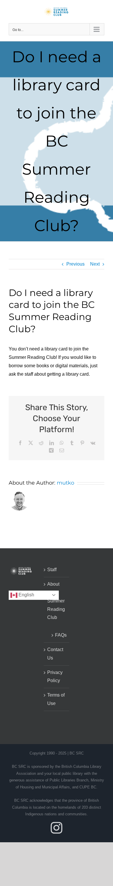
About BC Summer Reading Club (56, 601)
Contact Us (55, 653)
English (25, 594)
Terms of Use (56, 699)
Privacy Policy (55, 676)
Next (95, 264)
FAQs (59, 635)
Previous (75, 264)
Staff (52, 569)
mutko (65, 483)
